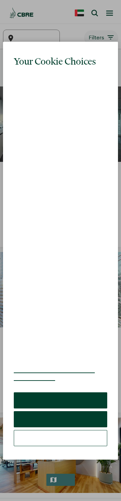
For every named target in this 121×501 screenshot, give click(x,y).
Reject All (60, 404)
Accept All (60, 385)
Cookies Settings (60, 423)
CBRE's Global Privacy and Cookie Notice (58, 358)
